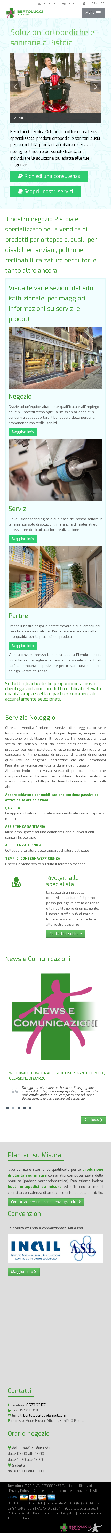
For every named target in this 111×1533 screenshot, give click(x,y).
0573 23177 (95, 3)
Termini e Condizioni (73, 1491)
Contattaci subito (66, 933)
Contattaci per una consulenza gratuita (44, 1202)
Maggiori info (23, 432)
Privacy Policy (19, 1491)
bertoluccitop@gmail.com (60, 3)
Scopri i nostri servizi (48, 191)
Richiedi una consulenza (52, 176)
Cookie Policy (43, 1491)
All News (92, 1120)
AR (95, 1491)
